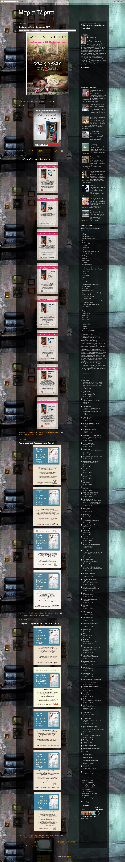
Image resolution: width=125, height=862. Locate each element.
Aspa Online (86, 391)
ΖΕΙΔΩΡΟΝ (86, 380)
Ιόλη (33, 434)
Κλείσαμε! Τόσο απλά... (88, 675)
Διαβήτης (84, 256)
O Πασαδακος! (86, 663)
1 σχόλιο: (48, 101)
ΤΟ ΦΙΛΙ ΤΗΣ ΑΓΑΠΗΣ (89, 769)
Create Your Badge (85, 230)
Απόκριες (84, 245)
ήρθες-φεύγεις (86, 482)
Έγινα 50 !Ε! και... (88, 417)
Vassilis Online (87, 705)
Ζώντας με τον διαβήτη (96, 198)
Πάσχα (84, 309)
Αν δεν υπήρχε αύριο (88, 243)
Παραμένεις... (86, 600)
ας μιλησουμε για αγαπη (90, 566)
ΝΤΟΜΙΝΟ (85, 431)
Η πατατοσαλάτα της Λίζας (89, 494)
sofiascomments (88, 754)
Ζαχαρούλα (86, 399)
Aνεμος (85, 519)
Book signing (85, 328)
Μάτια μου (85, 288)
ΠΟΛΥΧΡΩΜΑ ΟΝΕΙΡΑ (89, 745)
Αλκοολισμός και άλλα (88, 780)
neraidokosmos (87, 537)
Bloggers (84, 326)
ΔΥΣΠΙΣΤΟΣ (86, 550)
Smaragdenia (87, 712)
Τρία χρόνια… (86, 619)
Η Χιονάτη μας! (94, 131)
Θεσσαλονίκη (27, 434)
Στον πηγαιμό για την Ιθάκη (90, 793)
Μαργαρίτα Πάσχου (88, 763)
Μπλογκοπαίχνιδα (87, 290)
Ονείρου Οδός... (87, 629)
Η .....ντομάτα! (86, 575)
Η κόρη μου (85, 271)
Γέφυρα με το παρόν (88, 594)
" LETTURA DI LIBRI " (89, 499)
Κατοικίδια (85, 282)
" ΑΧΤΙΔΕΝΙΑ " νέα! (87, 419)
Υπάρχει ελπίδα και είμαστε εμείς (91, 520)
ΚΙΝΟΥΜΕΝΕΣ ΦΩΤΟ (88, 425)
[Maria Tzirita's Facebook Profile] (90, 228)
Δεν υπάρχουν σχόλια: (52, 151)
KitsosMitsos (86, 449)
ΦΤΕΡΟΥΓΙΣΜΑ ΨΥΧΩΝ (89, 714)
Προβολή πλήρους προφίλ (88, 64)
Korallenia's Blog (88, 617)
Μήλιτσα (85, 607)
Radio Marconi (87, 693)
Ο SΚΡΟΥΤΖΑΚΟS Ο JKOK (91, 423)
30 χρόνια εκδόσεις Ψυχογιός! (95, 157)
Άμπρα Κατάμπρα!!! (89, 525)
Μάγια (84, 470)
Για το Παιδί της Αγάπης (89, 254)
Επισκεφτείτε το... (87, 374)
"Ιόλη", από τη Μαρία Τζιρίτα (90, 582)
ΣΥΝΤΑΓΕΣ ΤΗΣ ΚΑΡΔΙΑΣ (90, 493)
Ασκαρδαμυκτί (87, 673)
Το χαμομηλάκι (86, 795)
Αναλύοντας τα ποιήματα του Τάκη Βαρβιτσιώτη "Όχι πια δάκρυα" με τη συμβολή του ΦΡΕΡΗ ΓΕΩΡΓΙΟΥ (92, 502)
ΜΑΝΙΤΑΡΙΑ (86, 508)
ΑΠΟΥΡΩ (85, 605)
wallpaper (85, 688)
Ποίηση (84, 311)
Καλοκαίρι (85, 280)
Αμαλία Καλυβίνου (87, 782)
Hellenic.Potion (87, 766)
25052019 (85, 488)
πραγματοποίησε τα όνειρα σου (92, 456)
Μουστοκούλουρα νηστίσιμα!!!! (91, 588)
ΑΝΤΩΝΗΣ (86, 751)
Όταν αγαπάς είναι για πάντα (90, 304)
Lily (84, 593)
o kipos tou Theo (88, 772)
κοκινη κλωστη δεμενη (89, 661)
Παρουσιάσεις (39, 434)
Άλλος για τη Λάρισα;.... (97, 211)
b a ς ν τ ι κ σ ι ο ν (88, 487)
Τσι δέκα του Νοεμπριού (89, 668)
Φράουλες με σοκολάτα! (89, 510)
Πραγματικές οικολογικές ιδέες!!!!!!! (91, 735)
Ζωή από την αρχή (87, 267)
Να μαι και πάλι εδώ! (88, 546)
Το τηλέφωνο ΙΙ (86, 694)
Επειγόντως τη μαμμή (88, 538)
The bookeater (87, 699)
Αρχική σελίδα (38, 842)
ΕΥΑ (84, 734)
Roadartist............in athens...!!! (92, 435)
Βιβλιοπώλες (85, 247)
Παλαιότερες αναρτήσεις (67, 842)
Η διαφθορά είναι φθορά (89, 785)
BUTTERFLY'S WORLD (89, 429)
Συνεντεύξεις (85, 315)
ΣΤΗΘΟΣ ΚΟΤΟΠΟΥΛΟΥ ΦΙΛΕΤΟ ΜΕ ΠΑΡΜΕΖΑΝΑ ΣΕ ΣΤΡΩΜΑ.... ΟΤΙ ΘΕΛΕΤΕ (92, 554)
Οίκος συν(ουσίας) (87, 791)
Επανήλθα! (85, 625)
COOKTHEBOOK (88, 443)
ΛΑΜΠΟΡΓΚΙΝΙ (87, 406)
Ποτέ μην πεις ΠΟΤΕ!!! (89, 587)
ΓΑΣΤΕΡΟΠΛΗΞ (87, 743)
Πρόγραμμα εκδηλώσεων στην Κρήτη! (36, 443)
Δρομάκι (85, 646)
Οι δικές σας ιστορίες (88, 296)
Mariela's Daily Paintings (90, 461)
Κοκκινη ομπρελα (88, 475)
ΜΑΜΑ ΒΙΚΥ (86, 640)
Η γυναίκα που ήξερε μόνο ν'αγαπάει (92, 269)
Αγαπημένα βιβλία (87, 236)
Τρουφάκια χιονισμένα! (89, 444)
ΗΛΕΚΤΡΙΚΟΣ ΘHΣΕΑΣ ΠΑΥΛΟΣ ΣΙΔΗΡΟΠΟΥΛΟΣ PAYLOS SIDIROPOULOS (91, 649)
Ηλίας (84, 481)
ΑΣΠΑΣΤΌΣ (86, 667)
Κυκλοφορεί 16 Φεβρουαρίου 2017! (35, 27)
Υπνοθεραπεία (86, 319)
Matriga (85, 634)
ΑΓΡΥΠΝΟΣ (86, 531)
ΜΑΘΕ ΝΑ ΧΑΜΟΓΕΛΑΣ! (90, 726)
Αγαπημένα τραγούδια (88, 238)
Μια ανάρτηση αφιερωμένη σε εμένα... (92, 700)
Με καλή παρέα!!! (88, 740)
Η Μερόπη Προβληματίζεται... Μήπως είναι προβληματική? (92, 543)
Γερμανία (84, 249)
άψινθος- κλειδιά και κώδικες (91, 748)
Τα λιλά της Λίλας (88, 559)
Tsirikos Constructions (88, 330)
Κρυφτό (85, 476)
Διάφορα (84, 258)
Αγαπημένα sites (87, 241)
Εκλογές (84, 262)
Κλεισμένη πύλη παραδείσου (32, 615)
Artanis (85, 611)
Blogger (69, 856)
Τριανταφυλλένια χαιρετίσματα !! (91, 656)
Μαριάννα (86, 514)
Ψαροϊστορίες (86, 324)
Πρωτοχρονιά (86, 313)
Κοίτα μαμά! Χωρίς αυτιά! (90, 623)
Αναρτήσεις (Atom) (31, 846)
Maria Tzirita (92, 37)
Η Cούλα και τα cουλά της (90, 760)
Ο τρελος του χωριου (89, 573)
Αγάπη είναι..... (86, 526)
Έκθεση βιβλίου (86, 260)
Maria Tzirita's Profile (85, 227)
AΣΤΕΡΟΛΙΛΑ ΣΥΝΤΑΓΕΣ (90, 687)
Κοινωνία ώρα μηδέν (88, 787)
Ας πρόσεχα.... (94, 144)
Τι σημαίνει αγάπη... (88, 635)
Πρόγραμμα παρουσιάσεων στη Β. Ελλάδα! (39, 623)
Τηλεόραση (85, 317)
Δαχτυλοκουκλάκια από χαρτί (90, 641)
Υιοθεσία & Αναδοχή (88, 798)
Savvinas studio (87, 718)
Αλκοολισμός (93, 185)
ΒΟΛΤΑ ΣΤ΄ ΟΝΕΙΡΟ (89, 655)
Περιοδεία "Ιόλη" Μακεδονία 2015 (34, 159)
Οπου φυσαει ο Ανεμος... (90, 599)
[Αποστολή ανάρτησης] (54, 101)
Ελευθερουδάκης (87, 264)
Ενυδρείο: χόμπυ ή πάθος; (97, 104)
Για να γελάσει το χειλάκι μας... (91, 251)
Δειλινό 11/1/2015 (87, 613)
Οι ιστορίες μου (86, 298)
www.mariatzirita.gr (87, 31)
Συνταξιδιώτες (86, 532)
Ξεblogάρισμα (86, 789)
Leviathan (85, 469)
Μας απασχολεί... (87, 286)
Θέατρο (84, 273)
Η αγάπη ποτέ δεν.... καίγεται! (90, 682)
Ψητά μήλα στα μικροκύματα (90, 561)
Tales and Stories (88, 757)
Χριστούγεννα (86, 322)
